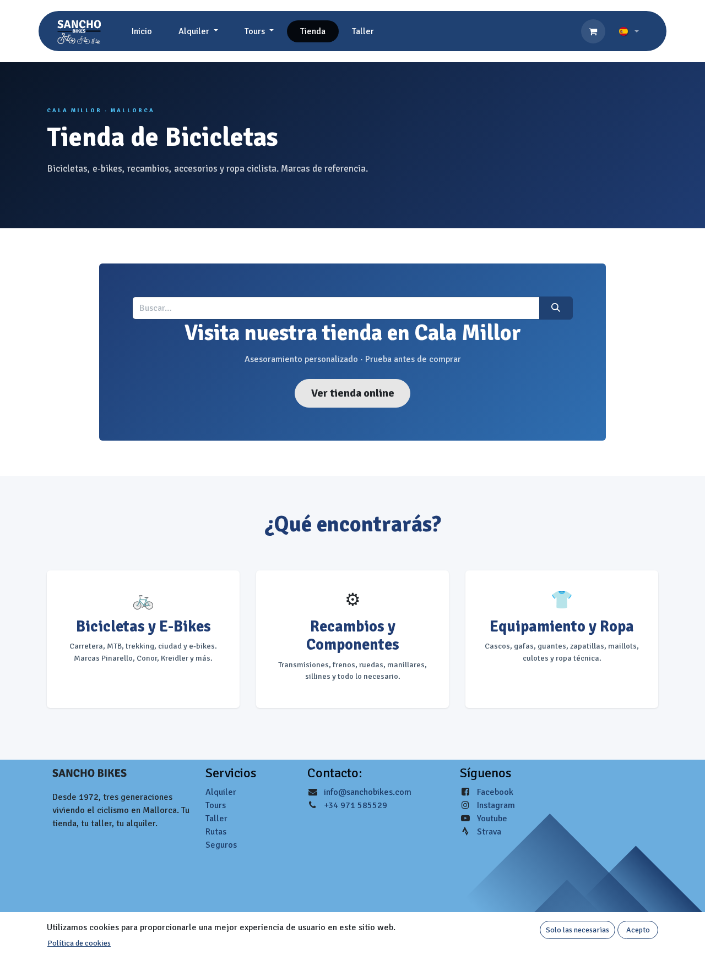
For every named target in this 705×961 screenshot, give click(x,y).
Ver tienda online (352, 393)
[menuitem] (141, 31)
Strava (489, 831)
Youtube (492, 818)
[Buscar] (556, 308)
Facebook (495, 792)
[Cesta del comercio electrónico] (593, 31)
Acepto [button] (638, 930)
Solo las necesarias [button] (577, 930)
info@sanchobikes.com (367, 792)
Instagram (496, 805)
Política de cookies (79, 943)
